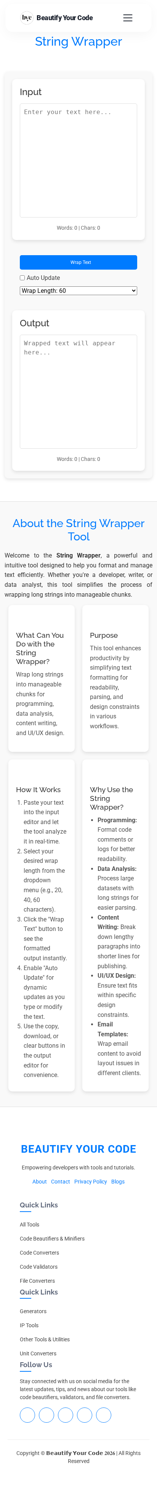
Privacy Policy (90, 1182)
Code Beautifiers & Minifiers (52, 1239)
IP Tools (29, 1325)
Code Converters (39, 1253)
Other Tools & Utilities (45, 1339)
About (39, 1182)
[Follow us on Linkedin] (46, 1415)
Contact (60, 1182)
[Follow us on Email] (103, 1415)
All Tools (29, 1225)
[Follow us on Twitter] (84, 1415)
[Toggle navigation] (128, 18)
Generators (33, 1311)
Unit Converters (38, 1353)
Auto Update (43, 277)
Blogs (118, 1182)
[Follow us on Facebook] (27, 1415)
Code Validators (39, 1267)
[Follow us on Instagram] (65, 1415)
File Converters (37, 1281)
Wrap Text (80, 262)
